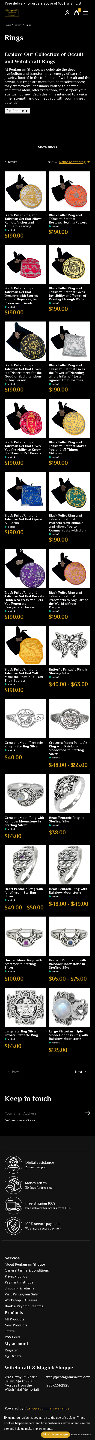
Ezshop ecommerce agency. (47, 1408)
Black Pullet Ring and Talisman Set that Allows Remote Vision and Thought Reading (23, 220)
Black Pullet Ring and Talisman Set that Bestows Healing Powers (68, 218)
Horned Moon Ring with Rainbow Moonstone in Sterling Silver (67, 963)
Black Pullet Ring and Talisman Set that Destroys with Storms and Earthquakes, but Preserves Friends (21, 295)
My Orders (13, 1356)
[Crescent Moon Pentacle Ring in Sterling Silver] (25, 718)
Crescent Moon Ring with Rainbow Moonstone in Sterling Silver (24, 821)
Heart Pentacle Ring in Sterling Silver (66, 819)
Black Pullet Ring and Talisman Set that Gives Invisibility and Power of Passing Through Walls (67, 293)
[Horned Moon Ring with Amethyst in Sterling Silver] (25, 936)
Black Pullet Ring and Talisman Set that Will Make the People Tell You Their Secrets (24, 675)
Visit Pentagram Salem (23, 1294)
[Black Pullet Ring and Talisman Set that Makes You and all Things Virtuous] (69, 418)
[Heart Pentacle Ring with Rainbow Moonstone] (69, 864)
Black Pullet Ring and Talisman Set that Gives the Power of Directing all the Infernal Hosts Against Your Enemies (67, 372)
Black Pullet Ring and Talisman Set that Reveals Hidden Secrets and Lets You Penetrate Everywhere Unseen (24, 600)
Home (8, 24)
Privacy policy (16, 1276)
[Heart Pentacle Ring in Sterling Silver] (69, 793)
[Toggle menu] (85, 12)
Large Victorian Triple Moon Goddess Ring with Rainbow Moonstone (68, 1034)
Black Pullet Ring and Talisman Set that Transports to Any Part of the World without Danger (68, 600)
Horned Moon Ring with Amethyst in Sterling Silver (23, 963)
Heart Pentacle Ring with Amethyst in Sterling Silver (24, 892)
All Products (14, 1319)
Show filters (47, 147)
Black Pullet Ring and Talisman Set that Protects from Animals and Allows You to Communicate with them (67, 523)
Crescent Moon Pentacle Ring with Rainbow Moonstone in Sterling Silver (68, 748)
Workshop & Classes (21, 1300)
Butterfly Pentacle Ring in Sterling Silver (68, 671)
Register (11, 1350)
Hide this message (55, 1434)
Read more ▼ (17, 111)
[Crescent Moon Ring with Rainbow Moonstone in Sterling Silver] (25, 793)
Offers (10, 1331)
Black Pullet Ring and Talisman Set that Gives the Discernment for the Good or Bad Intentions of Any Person (23, 372)
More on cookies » (81, 1434)
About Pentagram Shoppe (25, 1264)
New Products (16, 1325)
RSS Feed (12, 1337)
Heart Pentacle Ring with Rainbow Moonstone (68, 890)
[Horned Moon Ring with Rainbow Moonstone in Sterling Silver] (69, 936)
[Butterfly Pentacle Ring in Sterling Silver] (69, 645)
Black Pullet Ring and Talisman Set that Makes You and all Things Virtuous (67, 447)
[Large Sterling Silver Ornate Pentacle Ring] (25, 1007)
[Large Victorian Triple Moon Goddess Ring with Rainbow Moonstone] (69, 1007)
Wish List (73, 3)
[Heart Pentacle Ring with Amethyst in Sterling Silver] (25, 864)
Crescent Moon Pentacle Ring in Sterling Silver (24, 744)
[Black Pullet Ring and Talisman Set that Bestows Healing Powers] (69, 191)
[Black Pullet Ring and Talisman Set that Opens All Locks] (25, 491)
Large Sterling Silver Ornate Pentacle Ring (21, 1033)
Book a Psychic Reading (24, 1306)
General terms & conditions (27, 1270)
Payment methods (19, 1282)
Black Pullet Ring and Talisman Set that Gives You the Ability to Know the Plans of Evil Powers (23, 447)
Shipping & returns (19, 1288)
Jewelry (18, 24)
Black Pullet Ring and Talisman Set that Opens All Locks (23, 519)
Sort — (52, 162)
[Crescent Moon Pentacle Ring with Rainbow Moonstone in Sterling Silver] (69, 718)
